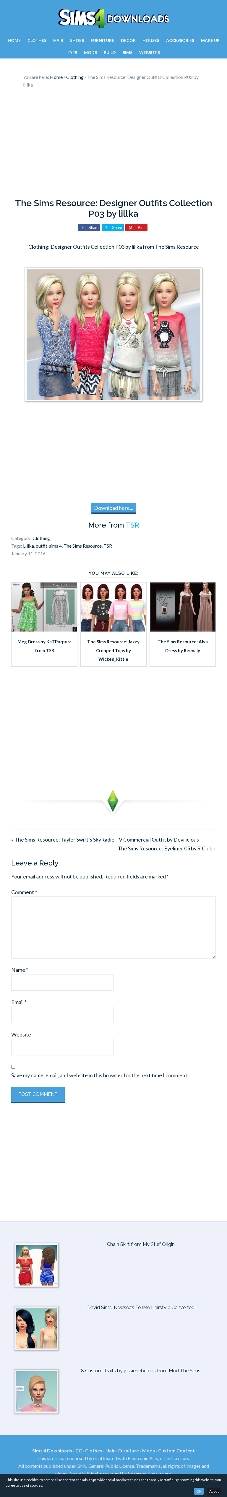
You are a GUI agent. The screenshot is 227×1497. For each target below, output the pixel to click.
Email (19, 1002)
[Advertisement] (114, 144)
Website (21, 1034)
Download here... (113, 508)
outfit (41, 546)
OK (199, 1491)
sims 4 (55, 546)
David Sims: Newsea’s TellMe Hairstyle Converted (140, 1307)
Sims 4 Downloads (113, 18)
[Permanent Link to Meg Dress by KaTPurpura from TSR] (44, 629)
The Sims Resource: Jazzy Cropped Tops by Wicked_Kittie (113, 650)
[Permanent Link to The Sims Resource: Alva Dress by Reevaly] (182, 629)
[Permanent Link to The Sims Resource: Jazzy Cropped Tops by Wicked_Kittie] (113, 629)
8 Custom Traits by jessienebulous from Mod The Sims (140, 1371)
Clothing (41, 538)
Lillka (28, 546)
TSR (132, 525)
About (214, 1491)
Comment (24, 892)
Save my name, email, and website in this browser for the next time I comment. (100, 1075)
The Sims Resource (83, 546)
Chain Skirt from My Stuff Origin (141, 1244)
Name (19, 969)
